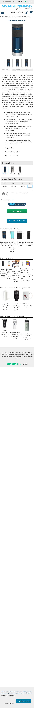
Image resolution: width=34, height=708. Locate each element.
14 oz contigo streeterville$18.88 (21, 244)
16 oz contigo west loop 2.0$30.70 (29, 244)
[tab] (6, 70)
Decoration (17, 70)
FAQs (27, 70)
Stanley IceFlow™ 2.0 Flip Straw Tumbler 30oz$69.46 (22, 274)
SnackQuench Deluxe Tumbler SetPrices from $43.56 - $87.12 (16, 276)
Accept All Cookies (23, 701)
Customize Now (17, 211)
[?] (13, 199)
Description (6, 70)
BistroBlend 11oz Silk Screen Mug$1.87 (27, 305)
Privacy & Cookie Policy (8, 695)
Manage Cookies (9, 703)
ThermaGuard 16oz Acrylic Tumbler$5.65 (16, 306)
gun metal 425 (12, 173)
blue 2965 (5, 173)
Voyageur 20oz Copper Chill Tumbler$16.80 (5, 306)
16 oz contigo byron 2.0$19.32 (4, 244)
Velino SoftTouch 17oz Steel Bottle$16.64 (3, 273)
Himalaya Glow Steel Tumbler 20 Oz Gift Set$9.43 (28, 274)
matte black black (19, 174)
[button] (9, 1)
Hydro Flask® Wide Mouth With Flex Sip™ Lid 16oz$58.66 (26, 337)
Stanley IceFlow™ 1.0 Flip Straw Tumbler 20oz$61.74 (15, 335)
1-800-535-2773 (17, 12)
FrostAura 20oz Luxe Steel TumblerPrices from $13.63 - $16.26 (12, 246)
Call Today (17, 220)
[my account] (26, 12)
